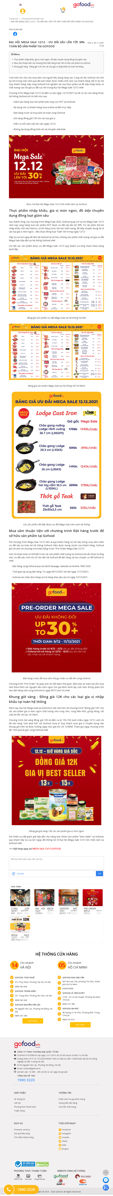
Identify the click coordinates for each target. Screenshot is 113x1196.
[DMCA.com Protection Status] (42, 1164)
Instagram (66, 1133)
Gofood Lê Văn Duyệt (73, 993)
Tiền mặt (28, 1179)
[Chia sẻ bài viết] (15, 34)
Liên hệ (17, 1103)
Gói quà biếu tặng (22, 1133)
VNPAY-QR (18, 1179)
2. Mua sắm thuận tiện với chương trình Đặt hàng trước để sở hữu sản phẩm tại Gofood (51, 63)
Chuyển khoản (39, 1179)
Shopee (65, 1149)
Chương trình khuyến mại (32, 18)
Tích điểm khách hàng (24, 1137)
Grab (63, 1145)
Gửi (99, 873)
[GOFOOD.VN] (83, 4)
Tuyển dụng (19, 1110)
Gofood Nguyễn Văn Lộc (28, 1004)
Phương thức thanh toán (25, 1106)
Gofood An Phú (70, 1008)
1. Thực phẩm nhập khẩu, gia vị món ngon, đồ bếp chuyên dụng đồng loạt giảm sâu (49, 59)
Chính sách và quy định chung (72, 1099)
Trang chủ (13, 18)
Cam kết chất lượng (67, 1106)
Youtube (65, 1137)
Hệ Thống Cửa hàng (56, 954)
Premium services (22, 1129)
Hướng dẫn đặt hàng (68, 1103)
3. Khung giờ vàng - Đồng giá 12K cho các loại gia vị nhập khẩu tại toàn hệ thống (47, 66)
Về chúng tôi (19, 1099)
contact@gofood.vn (32, 1068)
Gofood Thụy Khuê (25, 977)
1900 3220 (26, 1079)
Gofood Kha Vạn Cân (73, 977)
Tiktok (64, 1141)
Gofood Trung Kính (25, 991)
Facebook (66, 1129)
